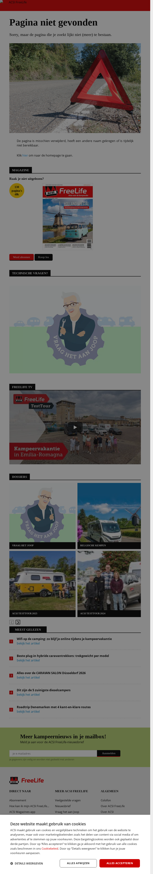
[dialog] (75, 844)
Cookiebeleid (50, 848)
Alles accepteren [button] (120, 863)
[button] (26, 863)
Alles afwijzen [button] (78, 863)
